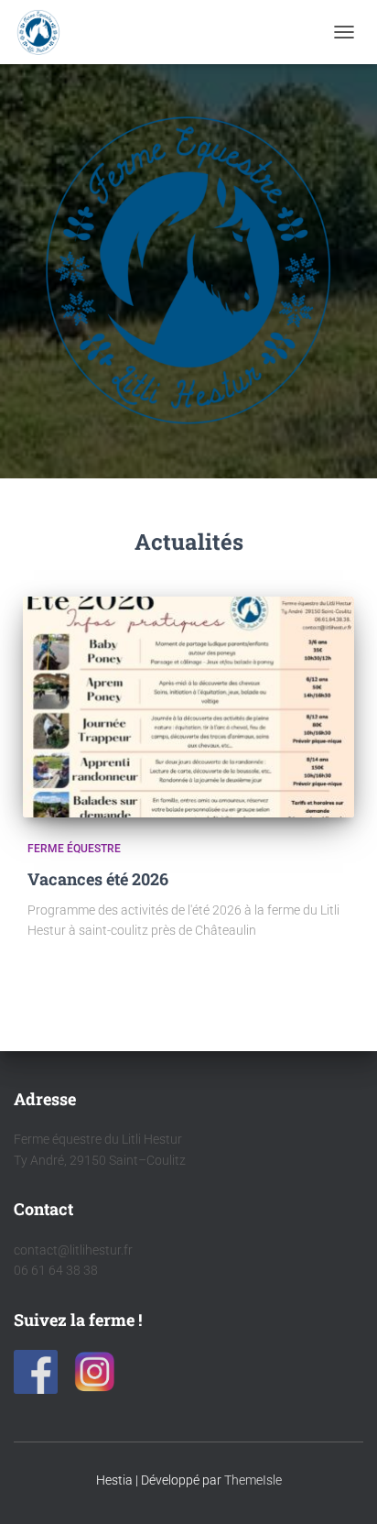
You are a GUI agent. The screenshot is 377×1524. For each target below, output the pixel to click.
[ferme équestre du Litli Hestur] (45, 32)
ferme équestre (74, 848)
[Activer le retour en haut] (341, 1487)
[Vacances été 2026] (188, 707)
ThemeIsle (253, 1480)
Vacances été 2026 (97, 879)
